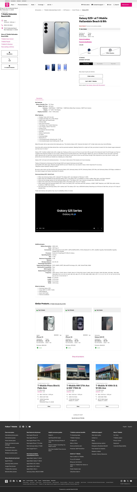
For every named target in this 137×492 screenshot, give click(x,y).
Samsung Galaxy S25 (63, 169)
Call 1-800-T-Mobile (91, 81)
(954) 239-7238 (44, 397)
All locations (38, 10)
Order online (91, 76)
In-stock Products (9, 66)
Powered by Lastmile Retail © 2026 (68, 489)
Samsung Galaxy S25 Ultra (90, 169)
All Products (66, 10)
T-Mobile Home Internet (7, 39)
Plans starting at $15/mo (7, 46)
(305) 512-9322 (73, 397)
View (49, 406)
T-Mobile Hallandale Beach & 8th (52, 10)
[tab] (39, 98)
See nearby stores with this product (95, 85)
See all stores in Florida (78, 418)
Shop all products (78, 356)
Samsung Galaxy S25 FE (76, 169)
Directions (9, 53)
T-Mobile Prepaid (5, 41)
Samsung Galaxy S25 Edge (107, 169)
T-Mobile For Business (7, 44)
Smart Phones (75, 10)
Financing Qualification (85, 42)
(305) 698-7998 (102, 397)
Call (9, 59)
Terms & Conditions (84, 39)
